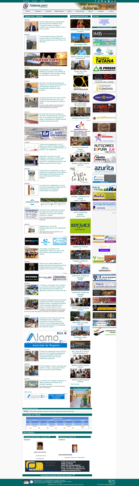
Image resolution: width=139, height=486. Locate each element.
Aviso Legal (59, 484)
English (114, 1)
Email (108, 1)
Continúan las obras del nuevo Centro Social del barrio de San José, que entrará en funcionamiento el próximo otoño (52, 100)
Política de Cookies (78, 484)
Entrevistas (48, 11)
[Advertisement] (104, 223)
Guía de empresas (80, 11)
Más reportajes (75, 384)
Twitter (98, 1)
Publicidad (101, 11)
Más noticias (28, 392)
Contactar (111, 11)
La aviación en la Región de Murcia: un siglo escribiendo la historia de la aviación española (52, 382)
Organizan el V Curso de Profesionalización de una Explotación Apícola (52, 228)
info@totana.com (52, 484)
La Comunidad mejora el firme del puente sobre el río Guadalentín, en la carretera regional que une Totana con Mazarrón (52, 39)
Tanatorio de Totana (66, 437)
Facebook (95, 1)
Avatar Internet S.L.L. (110, 484)
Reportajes (38, 11)
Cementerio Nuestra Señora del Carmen (56, 475)
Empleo (69, 11)
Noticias (28, 11)
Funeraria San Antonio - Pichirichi (36, 437)
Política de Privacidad (68, 484)
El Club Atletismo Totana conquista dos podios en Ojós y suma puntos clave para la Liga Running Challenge (52, 367)
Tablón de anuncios (59, 11)
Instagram (102, 1)
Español (111, 1)
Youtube (105, 1)
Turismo (42, 1)
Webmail (90, 11)
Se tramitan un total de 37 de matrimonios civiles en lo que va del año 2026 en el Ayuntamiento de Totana (51, 251)
